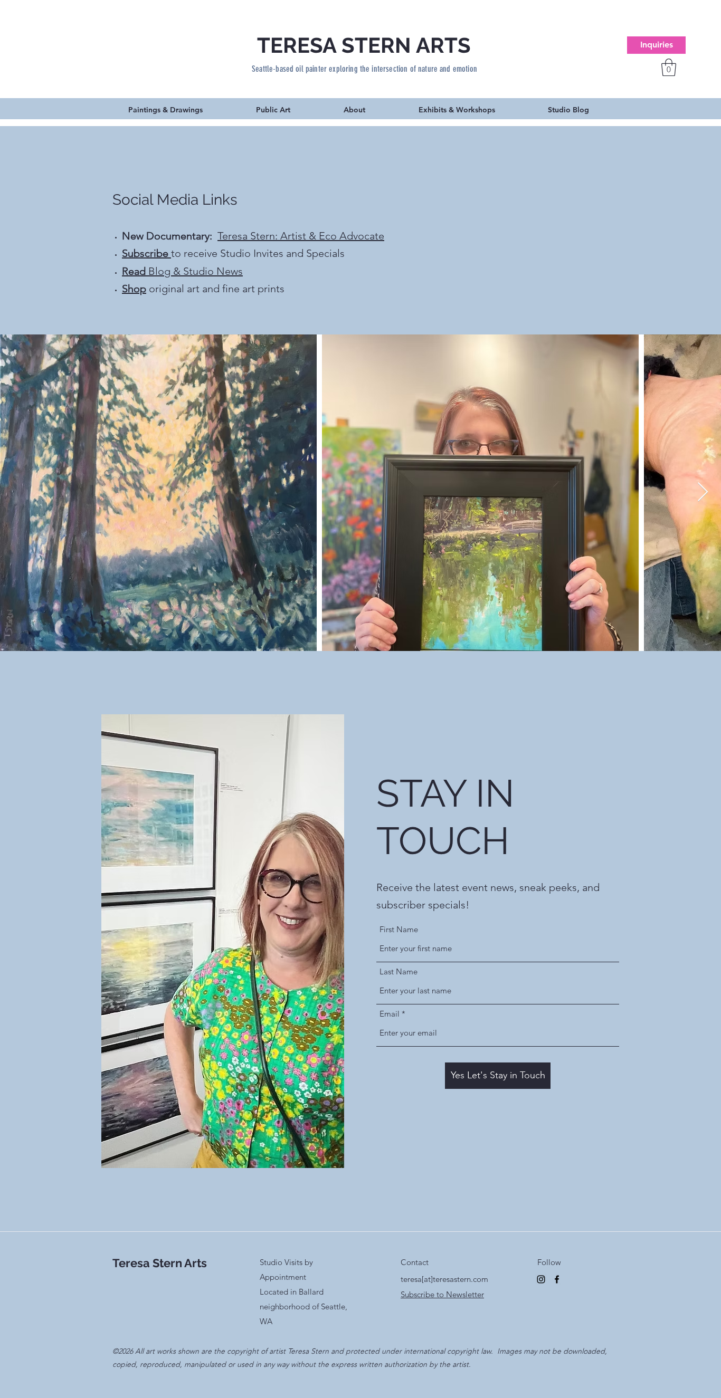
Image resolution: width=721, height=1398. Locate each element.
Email (390, 1014)
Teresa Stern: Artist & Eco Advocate (300, 235)
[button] (668, 67)
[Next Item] (703, 492)
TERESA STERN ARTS (364, 45)
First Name (399, 929)
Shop (134, 288)
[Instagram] (541, 1279)
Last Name (399, 971)
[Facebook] (557, 1279)
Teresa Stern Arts (159, 1263)
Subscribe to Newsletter (442, 1294)
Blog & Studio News (182, 271)
